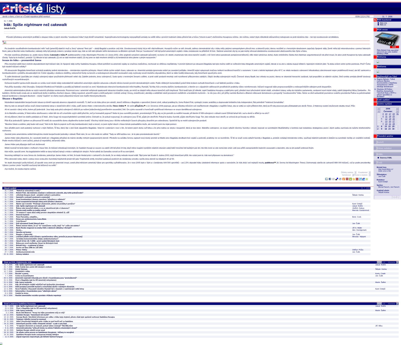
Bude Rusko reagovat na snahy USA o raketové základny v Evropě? (44, 228)
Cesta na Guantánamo (24, 276)
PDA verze (382, 29)
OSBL (380, 154)
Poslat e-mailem (361, 175)
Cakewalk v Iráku (57, 55)
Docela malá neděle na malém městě (31, 210)
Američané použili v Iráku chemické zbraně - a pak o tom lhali (41, 324)
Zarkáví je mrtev (21, 293)
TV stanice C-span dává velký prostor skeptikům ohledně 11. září (42, 212)
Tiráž (379, 162)
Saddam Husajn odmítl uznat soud (30, 330)
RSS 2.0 (383, 25)
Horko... (19, 230)
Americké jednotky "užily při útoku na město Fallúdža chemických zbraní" (46, 328)
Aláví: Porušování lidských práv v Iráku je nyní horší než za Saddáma (44, 321)
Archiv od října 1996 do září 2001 (29, 247)
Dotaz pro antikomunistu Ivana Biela (31, 219)
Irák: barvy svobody (23, 282)
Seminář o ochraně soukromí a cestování (33, 197)
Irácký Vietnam (21, 269)
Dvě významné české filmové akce (30, 223)
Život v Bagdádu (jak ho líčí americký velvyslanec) (35, 280)
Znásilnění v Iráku (22, 271)
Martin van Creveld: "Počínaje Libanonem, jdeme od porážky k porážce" (45, 204)
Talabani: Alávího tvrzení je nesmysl (31, 319)
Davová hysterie (22, 215)
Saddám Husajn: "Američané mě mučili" (32, 315)
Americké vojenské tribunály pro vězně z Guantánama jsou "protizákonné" (46, 278)
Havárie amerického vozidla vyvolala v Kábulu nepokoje (38, 295)
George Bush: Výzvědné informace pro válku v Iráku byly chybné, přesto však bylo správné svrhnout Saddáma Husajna (65, 317)
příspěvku (139, 106)
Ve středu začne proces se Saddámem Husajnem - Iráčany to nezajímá (45, 332)
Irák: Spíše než (30, 206)
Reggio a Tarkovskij (24, 234)
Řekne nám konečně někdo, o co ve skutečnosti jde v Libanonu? (43, 208)
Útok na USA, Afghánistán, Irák (17, 262)
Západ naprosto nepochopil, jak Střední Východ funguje (39, 337)
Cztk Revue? (21, 221)
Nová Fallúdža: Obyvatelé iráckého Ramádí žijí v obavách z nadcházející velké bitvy (49, 289)
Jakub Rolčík (10, 28)
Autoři (380, 142)
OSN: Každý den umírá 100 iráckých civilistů (33, 267)
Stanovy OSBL (386, 158)
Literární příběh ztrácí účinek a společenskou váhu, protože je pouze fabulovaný (49, 237)
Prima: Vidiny (21, 250)
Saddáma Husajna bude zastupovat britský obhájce (37, 334)
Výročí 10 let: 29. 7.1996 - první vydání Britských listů (37, 241)
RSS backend (384, 19)
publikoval (269, 163)
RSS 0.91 (383, 23)
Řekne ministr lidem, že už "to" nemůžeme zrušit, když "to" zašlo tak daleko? (48, 226)
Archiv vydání (384, 103)
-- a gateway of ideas (29, 245)
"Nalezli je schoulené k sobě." (28, 191)
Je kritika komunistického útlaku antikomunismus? (37, 239)
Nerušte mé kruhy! (23, 232)
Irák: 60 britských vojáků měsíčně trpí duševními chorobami (40, 284)
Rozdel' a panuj (21, 273)
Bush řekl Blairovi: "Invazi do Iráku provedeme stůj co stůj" (40, 313)
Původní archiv (385, 136)
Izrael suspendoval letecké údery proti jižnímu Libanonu (39, 201)
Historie (393, 262)
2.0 (381, 262)
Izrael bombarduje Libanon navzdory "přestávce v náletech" (40, 199)
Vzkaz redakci (384, 148)
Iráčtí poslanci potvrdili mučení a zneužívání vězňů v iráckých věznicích (44, 287)
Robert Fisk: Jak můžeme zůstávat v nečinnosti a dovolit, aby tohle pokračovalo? (49, 193)
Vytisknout (346, 175)
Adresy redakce (22, 254)
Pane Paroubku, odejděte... (27, 217)
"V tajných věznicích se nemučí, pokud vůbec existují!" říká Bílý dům (44, 326)
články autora (347, 172)
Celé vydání (383, 99)
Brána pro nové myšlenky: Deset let (37, 243)
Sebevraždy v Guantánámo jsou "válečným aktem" (36, 291)
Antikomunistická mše (25, 252)
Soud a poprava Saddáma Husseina (20, 304)
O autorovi (363, 172)
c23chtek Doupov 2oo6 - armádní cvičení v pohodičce (38, 195)
